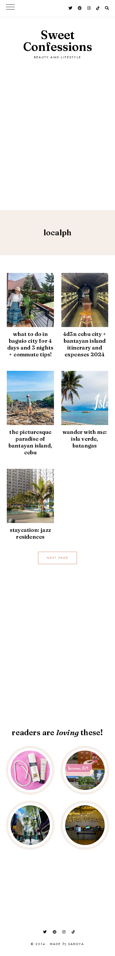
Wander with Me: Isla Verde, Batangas (85, 439)
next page (58, 557)
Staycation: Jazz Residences (30, 533)
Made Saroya (67, 944)
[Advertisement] (57, 128)
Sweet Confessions (57, 41)
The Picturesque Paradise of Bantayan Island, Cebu (30, 442)
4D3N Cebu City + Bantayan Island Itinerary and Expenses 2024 (84, 344)
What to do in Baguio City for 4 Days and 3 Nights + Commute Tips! (30, 344)
